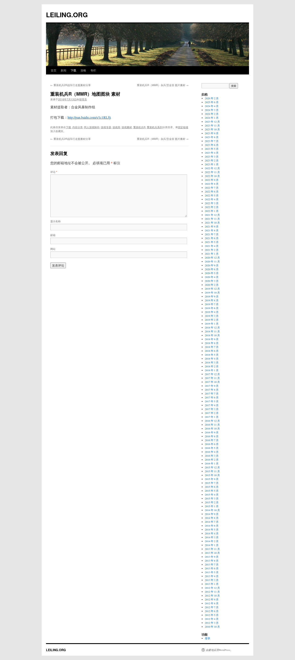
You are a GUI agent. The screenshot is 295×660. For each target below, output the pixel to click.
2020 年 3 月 (212, 281)
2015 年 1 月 (212, 506)
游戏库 (116, 127)
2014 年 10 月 (212, 510)
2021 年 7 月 (212, 234)
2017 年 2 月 (212, 413)
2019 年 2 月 (212, 319)
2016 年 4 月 (212, 451)
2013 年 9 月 (212, 556)
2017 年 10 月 (212, 382)
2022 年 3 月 (212, 203)
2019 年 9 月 (212, 296)
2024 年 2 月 (212, 113)
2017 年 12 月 (212, 374)
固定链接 (183, 127)
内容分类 (77, 127)
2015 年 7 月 (212, 483)
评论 (53, 172)
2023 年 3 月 (212, 156)
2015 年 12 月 (212, 467)
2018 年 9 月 (212, 339)
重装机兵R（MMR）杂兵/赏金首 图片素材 (163, 85)
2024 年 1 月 (212, 117)
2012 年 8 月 (212, 603)
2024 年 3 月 (212, 110)
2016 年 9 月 (212, 432)
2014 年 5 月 (212, 529)
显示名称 (55, 221)
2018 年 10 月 (212, 335)
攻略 (83, 70)
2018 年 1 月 (212, 370)
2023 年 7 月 (212, 141)
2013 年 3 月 (212, 580)
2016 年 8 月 (212, 436)
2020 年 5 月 (212, 273)
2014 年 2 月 (212, 541)
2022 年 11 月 (212, 172)
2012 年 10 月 (212, 595)
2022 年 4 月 (212, 199)
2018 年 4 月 (212, 358)
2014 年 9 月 (212, 514)
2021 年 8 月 (212, 230)
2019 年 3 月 (212, 315)
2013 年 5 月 (212, 572)
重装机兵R (139, 127)
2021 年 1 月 (212, 253)
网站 (53, 249)
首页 (53, 70)
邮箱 (53, 235)
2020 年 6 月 (212, 269)
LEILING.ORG (67, 14)
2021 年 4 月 (212, 246)
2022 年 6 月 (212, 191)
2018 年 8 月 (212, 343)
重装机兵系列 (154, 127)
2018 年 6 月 (212, 350)
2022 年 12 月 (212, 168)
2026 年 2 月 (212, 98)
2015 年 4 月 (212, 494)
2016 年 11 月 (212, 424)
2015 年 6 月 (212, 486)
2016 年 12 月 (212, 420)
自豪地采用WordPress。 (219, 650)
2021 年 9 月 (212, 226)
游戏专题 (106, 127)
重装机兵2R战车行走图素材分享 (70, 85)
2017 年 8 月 (212, 389)
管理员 (83, 99)
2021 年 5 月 (212, 242)
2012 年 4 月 (212, 619)
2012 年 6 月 (212, 611)
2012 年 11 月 (212, 591)
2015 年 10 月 (212, 475)
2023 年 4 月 (212, 152)
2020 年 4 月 (212, 277)
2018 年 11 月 (212, 331)
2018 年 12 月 (212, 327)
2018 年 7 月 (212, 347)
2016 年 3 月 (212, 455)
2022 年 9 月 (212, 180)
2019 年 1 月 (212, 323)
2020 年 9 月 (212, 265)
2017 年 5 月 (212, 401)
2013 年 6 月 (212, 568)
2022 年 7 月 (212, 187)
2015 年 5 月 (212, 490)
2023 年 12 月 (212, 121)
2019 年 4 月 (212, 312)
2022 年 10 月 (212, 176)
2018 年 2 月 (212, 366)
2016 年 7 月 (212, 440)
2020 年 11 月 (212, 261)
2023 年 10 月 (212, 129)
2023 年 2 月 (212, 160)
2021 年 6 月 (212, 238)
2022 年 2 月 (212, 207)
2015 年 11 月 (212, 471)
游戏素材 (127, 127)
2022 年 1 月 (212, 211)
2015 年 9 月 (212, 479)
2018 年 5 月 (212, 354)
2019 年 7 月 (212, 304)
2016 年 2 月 (212, 459)
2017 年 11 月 (212, 378)
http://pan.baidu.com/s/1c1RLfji (89, 117)
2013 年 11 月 (212, 549)
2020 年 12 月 (212, 257)
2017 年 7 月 (212, 393)
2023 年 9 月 (212, 133)
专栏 (93, 70)
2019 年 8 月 (212, 300)
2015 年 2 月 (212, 502)
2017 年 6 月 (212, 397)
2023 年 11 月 (212, 125)
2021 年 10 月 (212, 222)
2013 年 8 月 (212, 560)
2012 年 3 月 (212, 622)
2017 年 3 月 (212, 409)
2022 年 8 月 (212, 183)
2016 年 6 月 (212, 444)
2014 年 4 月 (212, 533)
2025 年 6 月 (212, 102)
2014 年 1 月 (212, 545)
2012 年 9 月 (212, 599)
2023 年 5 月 (212, 148)
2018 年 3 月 (212, 362)
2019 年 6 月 (212, 308)
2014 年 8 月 (212, 517)
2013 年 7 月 (212, 564)
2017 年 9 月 (212, 385)
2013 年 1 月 (212, 584)
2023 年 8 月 (212, 137)
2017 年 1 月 (212, 416)
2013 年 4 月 (212, 576)
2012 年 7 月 (212, 607)
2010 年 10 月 (212, 626)
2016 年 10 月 (212, 428)
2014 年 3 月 (212, 537)
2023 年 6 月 (212, 145)
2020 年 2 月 (212, 284)
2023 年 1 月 (212, 164)
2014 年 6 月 (212, 525)
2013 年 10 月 (212, 552)
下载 (73, 70)
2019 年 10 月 (212, 292)
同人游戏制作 (92, 127)
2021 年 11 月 (212, 218)
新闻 (63, 70)
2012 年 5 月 (212, 615)
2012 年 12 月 (212, 587)
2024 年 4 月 (212, 106)
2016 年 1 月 (212, 463)
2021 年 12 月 (212, 214)
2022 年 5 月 (212, 195)
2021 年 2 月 (212, 249)
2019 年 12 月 (212, 288)
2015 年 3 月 (212, 498)
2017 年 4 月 (212, 405)
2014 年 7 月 (212, 521)
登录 (207, 638)
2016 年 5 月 (212, 448)
